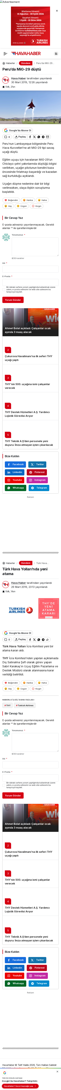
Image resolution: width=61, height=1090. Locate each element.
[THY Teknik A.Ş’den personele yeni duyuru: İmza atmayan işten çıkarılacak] (30, 434)
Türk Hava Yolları (14, 646)
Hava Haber (18, 78)
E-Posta (7, 276)
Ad (4, 263)
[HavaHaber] (26, 53)
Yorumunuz (18, 235)
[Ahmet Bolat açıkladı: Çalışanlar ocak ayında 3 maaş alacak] (30, 322)
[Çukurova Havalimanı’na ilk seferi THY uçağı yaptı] (30, 350)
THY (5, 658)
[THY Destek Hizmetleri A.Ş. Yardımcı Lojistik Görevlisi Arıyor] (30, 406)
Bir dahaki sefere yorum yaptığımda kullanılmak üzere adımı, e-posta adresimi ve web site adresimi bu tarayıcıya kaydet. (30, 289)
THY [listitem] (7, 705)
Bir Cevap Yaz (14, 217)
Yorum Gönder (13, 300)
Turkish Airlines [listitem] (24, 705)
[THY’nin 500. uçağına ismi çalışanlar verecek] (30, 378)
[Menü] (5, 54)
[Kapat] (56, 10)
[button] (56, 53)
